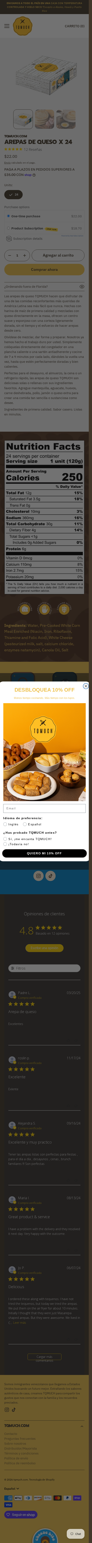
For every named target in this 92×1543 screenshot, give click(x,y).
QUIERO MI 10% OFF (44, 853)
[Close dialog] (86, 686)
